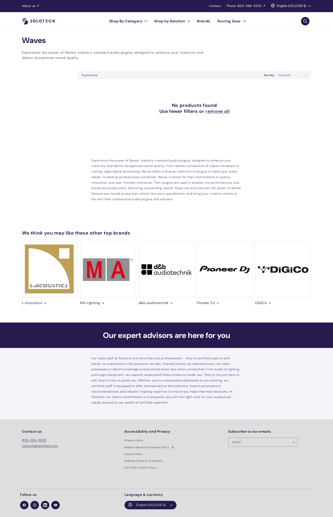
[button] (128, 21)
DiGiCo (261, 303)
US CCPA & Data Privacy (140, 467)
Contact (215, 6)
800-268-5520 (34, 440)
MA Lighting (90, 303)
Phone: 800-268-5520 (244, 6)
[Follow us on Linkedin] (45, 505)
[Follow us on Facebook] (24, 505)
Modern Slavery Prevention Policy (147, 447)
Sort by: (269, 75)
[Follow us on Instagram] (34, 505)
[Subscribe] (293, 442)
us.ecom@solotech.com (40, 446)
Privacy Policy (133, 440)
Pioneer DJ (206, 303)
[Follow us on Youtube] (55, 505)
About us (29, 6)
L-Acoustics (32, 303)
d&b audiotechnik (154, 303)
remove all (217, 111)
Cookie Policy (133, 454)
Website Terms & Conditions (143, 461)
